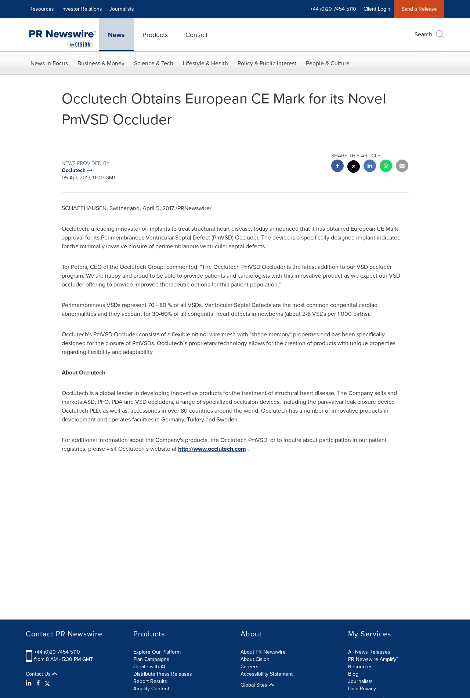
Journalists (121, 9)
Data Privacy (362, 688)
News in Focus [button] (49, 63)
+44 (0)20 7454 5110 (57, 652)
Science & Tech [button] (153, 63)
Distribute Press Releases (162, 674)
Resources (41, 9)
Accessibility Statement (267, 674)
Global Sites (255, 685)
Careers (249, 666)
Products (155, 35)
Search (423, 34)
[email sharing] (402, 167)
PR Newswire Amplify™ (373, 659)
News (116, 35)
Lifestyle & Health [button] (205, 63)
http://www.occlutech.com (212, 449)
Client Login (377, 9)
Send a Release (419, 9)
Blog (353, 674)
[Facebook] (38, 683)
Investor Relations (81, 9)
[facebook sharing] (337, 167)
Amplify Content (151, 688)
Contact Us (39, 674)
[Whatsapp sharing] (386, 167)
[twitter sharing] (353, 167)
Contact (196, 35)
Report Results (150, 681)
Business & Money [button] (100, 63)
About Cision (255, 659)
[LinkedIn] (29, 683)
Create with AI (149, 666)
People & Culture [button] (328, 63)
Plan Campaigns (151, 659)
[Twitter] (47, 683)
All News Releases (369, 652)
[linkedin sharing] (370, 167)
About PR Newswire (263, 652)
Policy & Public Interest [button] (267, 63)
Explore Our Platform (157, 652)
